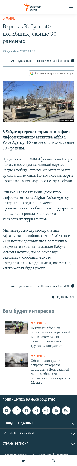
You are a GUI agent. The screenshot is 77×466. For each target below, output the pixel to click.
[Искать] (53, 460)
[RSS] (66, 410)
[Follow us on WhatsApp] (46, 410)
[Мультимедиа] (23, 460)
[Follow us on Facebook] (26, 410)
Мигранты (38, 323)
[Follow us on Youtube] (7, 410)
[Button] (21, 61)
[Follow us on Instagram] (16, 410)
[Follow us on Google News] (56, 410)
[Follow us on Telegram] (36, 410)
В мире (9, 19)
